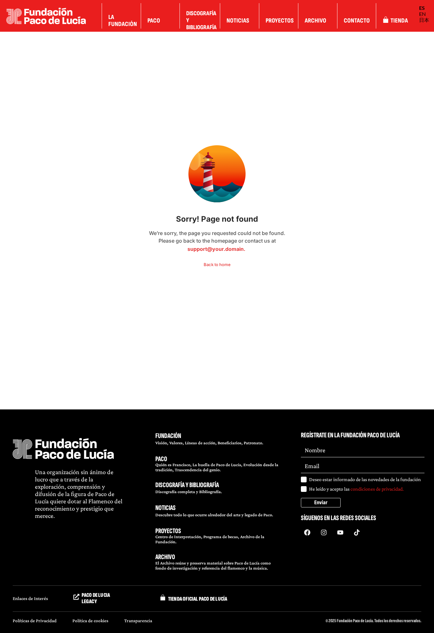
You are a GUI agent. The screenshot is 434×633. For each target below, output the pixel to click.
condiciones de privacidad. (377, 489)
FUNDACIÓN (168, 436)
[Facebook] (307, 532)
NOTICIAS (165, 508)
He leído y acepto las (356, 489)
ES (422, 8)
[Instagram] (323, 532)
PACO (161, 459)
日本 (424, 20)
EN (422, 14)
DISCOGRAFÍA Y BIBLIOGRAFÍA (187, 485)
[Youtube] (340, 532)
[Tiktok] (356, 532)
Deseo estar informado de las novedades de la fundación (365, 479)
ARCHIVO (165, 557)
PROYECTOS (168, 531)
